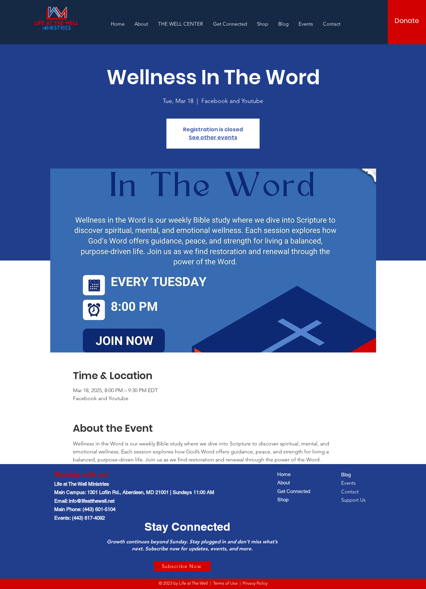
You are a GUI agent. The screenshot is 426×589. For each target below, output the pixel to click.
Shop (283, 499)
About (283, 482)
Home (284, 474)
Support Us (353, 500)
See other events (213, 137)
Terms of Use (225, 583)
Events (348, 483)
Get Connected (293, 491)
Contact (350, 491)
